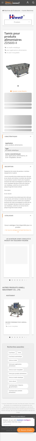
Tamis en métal (13, 360)
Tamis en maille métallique (16, 377)
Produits (17, 22)
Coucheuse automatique (15, 356)
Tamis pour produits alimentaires (17, 373)
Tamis (19, 352)
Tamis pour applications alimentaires (15, 365)
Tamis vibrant (12, 381)
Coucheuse (12, 352)
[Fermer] (34, 417)
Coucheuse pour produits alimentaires (15, 391)
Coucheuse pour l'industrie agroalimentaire (16, 386)
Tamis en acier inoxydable (16, 370)
